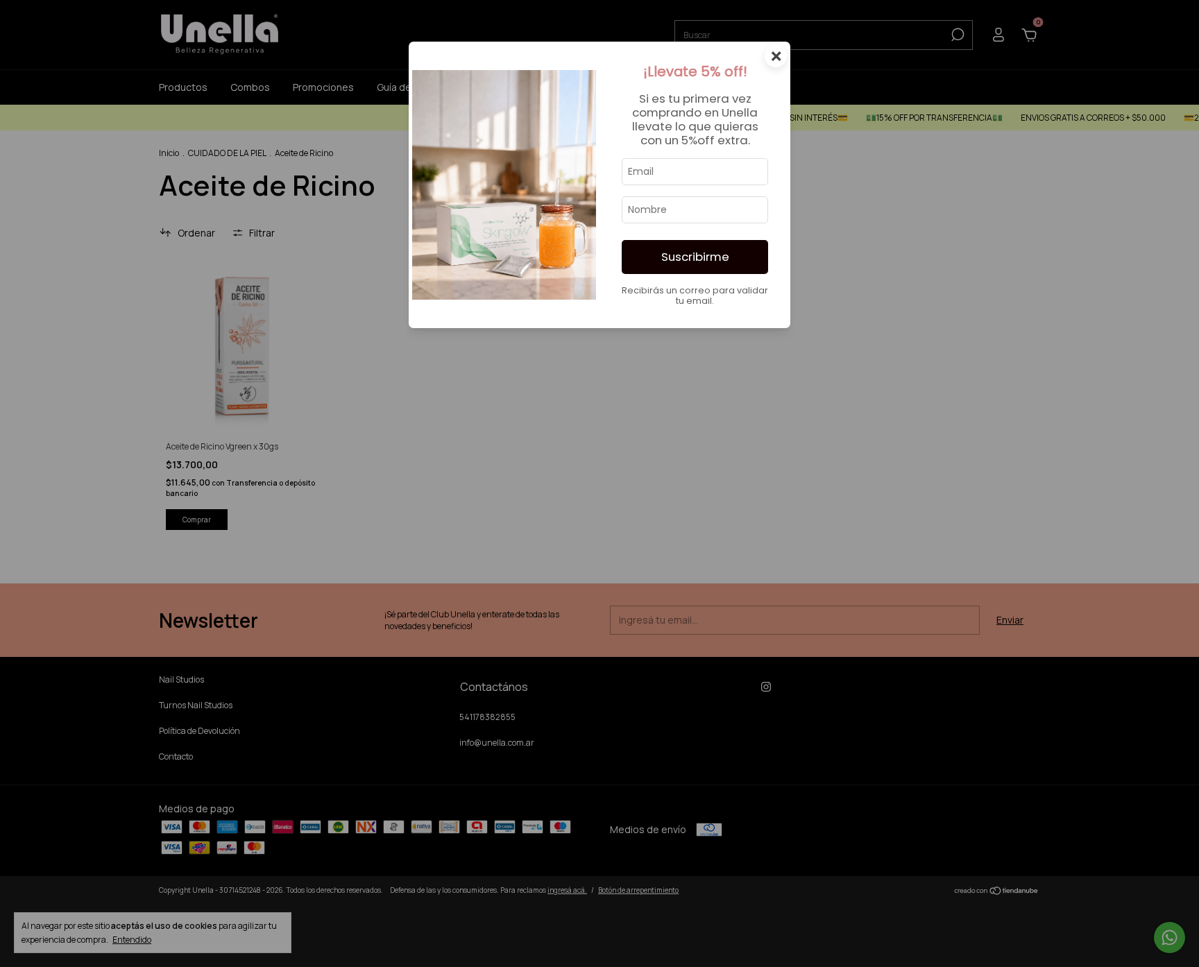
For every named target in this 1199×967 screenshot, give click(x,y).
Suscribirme (695, 256)
